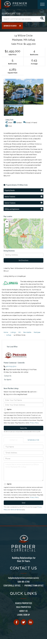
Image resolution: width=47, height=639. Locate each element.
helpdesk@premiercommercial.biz (23, 577)
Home (6, 332)
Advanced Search (10, 26)
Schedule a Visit (33, 440)
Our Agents (7, 379)
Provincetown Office (34, 585)
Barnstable (27, 332)
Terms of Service (16, 509)
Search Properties (23, 603)
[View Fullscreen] (7, 230)
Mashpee (37, 332)
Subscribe (23, 428)
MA (19, 332)
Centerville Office (11, 585)
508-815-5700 (11, 366)
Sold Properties (23, 606)
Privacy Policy (34, 423)
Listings (13, 332)
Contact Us (7, 376)
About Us (23, 610)
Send (23, 502)
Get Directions (23, 260)
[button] (42, 19)
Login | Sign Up (23, 614)
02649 (8, 335)
